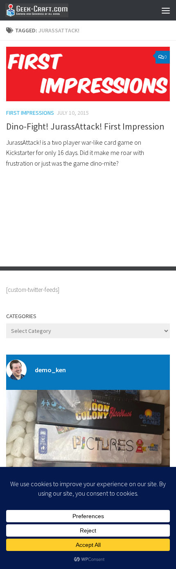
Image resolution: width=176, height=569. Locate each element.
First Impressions (30, 112)
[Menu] (166, 10)
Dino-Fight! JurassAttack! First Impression (85, 126)
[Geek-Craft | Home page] (47, 10)
